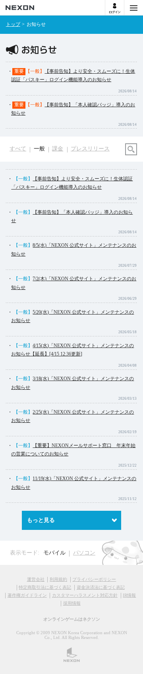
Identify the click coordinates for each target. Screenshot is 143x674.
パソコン (84, 553)
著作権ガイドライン (27, 595)
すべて (18, 149)
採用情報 (72, 603)
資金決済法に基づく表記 (101, 587)
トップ (13, 24)
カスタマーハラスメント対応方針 (85, 595)
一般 (39, 149)
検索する (131, 149)
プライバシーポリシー (94, 579)
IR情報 (129, 595)
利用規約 (58, 579)
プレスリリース (90, 149)
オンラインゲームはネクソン (71, 619)
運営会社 (35, 579)
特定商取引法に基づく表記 (45, 587)
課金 (57, 149)
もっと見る (41, 520)
